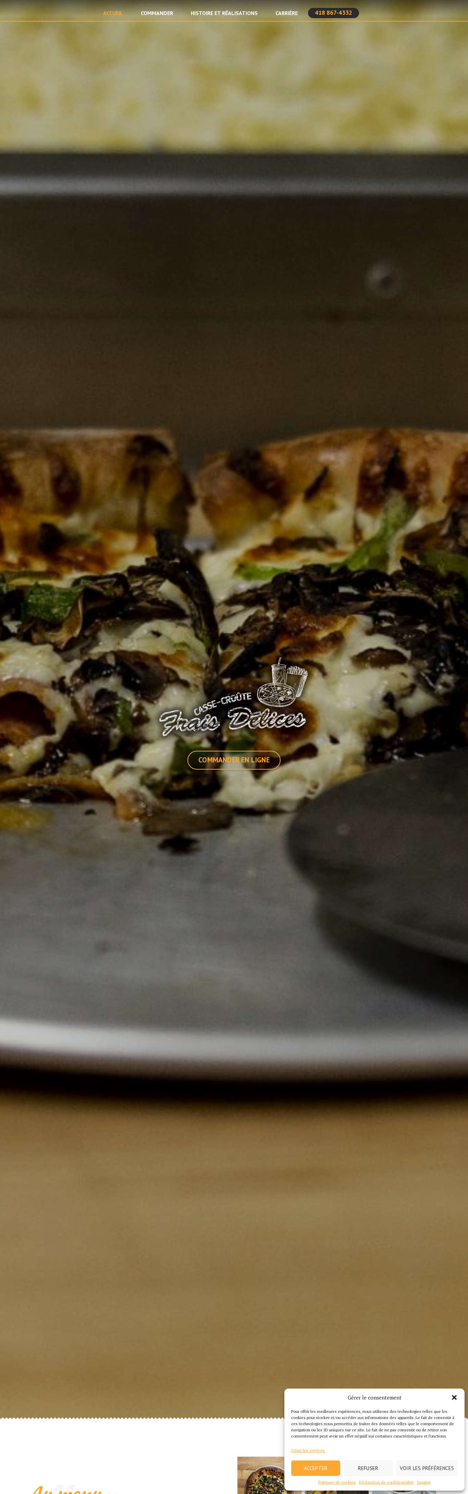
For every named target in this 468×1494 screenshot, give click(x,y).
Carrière (286, 13)
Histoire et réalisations (224, 13)
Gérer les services (308, 1450)
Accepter (316, 1468)
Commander (157, 13)
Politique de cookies (337, 1482)
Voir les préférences (427, 1468)
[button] (454, 1397)
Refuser (368, 1468)
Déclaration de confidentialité (386, 1482)
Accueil (113, 13)
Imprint (424, 1482)
